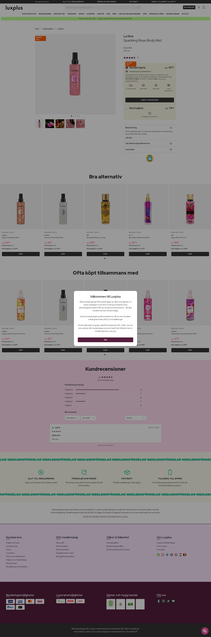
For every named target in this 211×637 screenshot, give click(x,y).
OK (105, 340)
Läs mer (112, 331)
